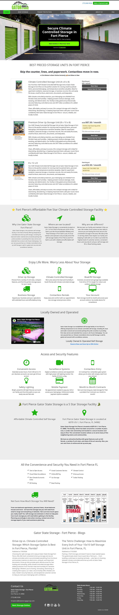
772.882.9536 (62, 47)
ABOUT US (99, 12)
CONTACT (83, 12)
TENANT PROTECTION (44, 12)
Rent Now (94, 86)
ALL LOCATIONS (66, 12)
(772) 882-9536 (87, 3)
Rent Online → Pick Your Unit (59, 44)
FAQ (113, 12)
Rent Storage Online (21, 605)
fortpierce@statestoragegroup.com (22, 601)
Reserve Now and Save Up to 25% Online (84, 344)
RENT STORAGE (23, 12)
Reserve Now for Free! (94, 89)
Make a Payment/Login (101, 3)
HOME (7, 12)
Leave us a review (103, 610)
